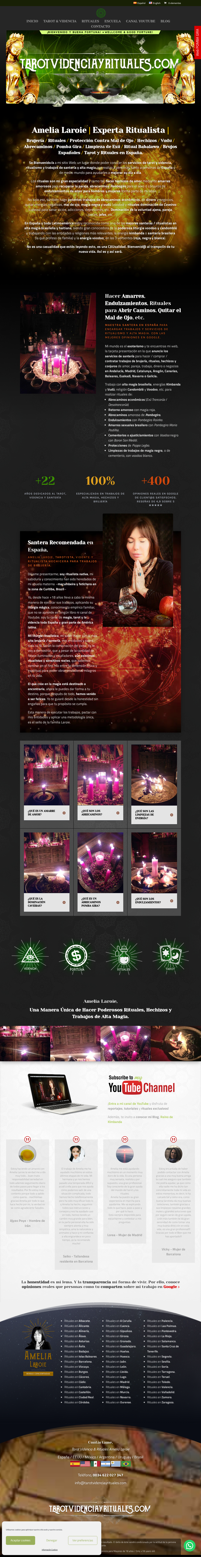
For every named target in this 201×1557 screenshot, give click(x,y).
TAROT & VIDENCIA (59, 21)
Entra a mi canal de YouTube (129, 1103)
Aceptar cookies (20, 1540)
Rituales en (77, 1321)
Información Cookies (50, 1549)
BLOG (165, 21)
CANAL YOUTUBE (140, 21)
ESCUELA (112, 21)
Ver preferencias (82, 1540)
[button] (190, 1546)
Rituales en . (77, 1377)
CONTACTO (100, 26)
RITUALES (90, 21)
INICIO (32, 21)
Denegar (51, 1540)
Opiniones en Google (141, 337)
